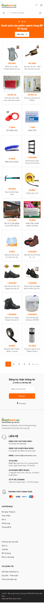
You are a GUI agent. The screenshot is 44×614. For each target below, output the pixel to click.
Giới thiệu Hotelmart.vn (10, 571)
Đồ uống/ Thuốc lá (8, 512)
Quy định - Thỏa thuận (10, 575)
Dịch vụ (4, 545)
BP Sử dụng (6, 553)
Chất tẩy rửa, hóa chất (10, 541)
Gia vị (4, 519)
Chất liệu (5, 549)
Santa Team (17, 598)
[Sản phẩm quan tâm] (41, 12)
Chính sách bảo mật (9, 579)
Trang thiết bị (6, 527)
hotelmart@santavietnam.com (25, 455)
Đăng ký (22, 396)
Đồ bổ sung (6, 523)
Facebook (22, 403)
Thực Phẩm (6, 515)
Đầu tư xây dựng (8, 557)
